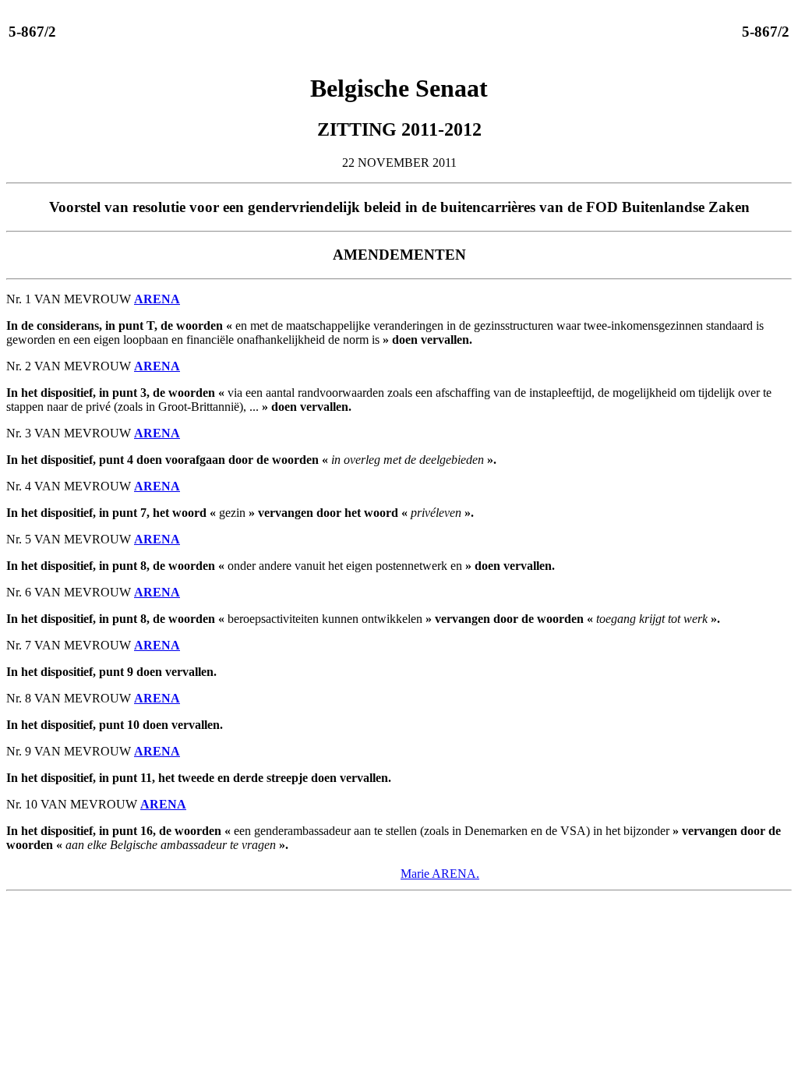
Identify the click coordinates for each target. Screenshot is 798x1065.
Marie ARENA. (440, 873)
